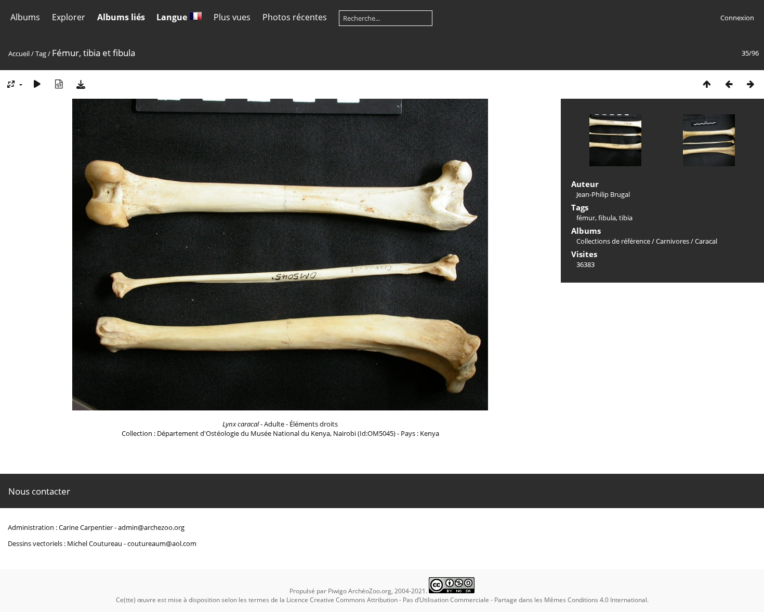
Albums (25, 17)
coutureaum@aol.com (161, 543)
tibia (626, 217)
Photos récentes (294, 17)
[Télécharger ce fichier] (80, 84)
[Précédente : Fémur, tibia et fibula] (729, 84)
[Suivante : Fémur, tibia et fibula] (750, 84)
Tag (40, 53)
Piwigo (337, 591)
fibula (607, 217)
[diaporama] (37, 84)
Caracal (706, 241)
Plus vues (232, 17)
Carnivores (672, 241)
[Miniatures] (707, 84)
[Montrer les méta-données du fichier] (59, 84)
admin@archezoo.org (151, 527)
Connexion (737, 17)
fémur (585, 217)
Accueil (19, 53)
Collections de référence (613, 241)
